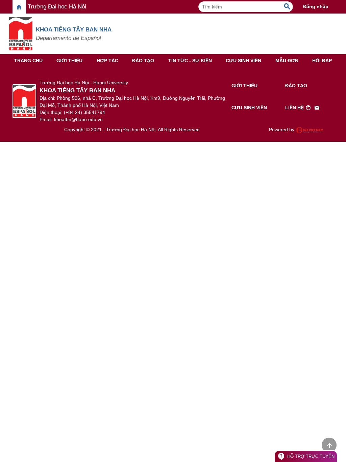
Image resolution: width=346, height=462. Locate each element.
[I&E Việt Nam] (309, 129)
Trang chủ (28, 60)
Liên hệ (302, 108)
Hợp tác (107, 60)
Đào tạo (143, 60)
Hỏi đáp (322, 60)
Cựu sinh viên (243, 60)
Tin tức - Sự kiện (190, 60)
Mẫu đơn (286, 60)
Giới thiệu (69, 60)
